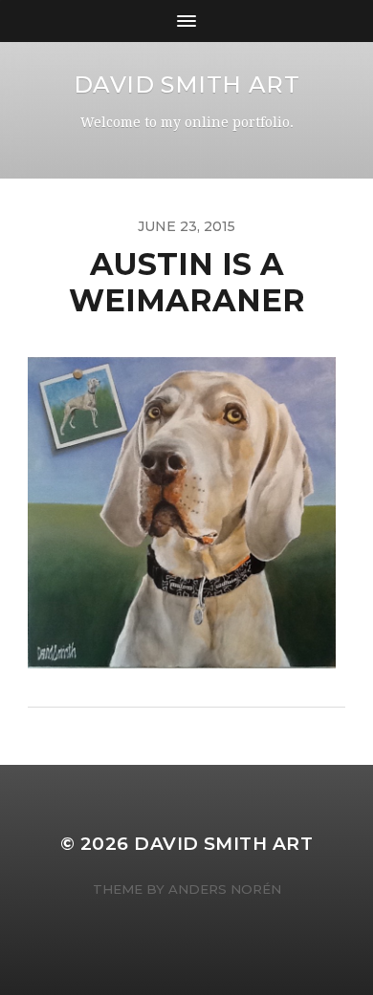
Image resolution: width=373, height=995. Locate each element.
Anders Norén (224, 889)
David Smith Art (187, 84)
